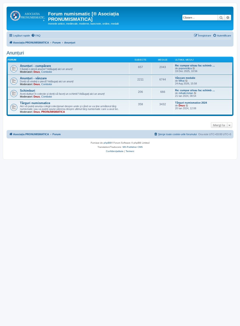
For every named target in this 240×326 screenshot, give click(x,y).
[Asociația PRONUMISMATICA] (28, 15)
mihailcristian (186, 93)
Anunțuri (15, 52)
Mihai (181, 80)
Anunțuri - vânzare (33, 78)
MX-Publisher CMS (133, 147)
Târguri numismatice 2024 (191, 102)
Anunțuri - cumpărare (35, 66)
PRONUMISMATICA (53, 111)
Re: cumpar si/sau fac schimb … (195, 65)
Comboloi (46, 71)
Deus (37, 71)
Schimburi (27, 90)
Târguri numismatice (35, 103)
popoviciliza (185, 68)
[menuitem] (36, 35)
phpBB (107, 142)
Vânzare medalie (185, 77)
